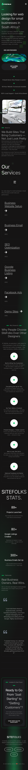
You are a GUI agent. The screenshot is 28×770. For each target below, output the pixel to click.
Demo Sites (11, 311)
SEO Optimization (12, 246)
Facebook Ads (13, 292)
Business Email (14, 225)
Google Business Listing (10, 270)
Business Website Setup (13, 204)
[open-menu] (26, 4)
